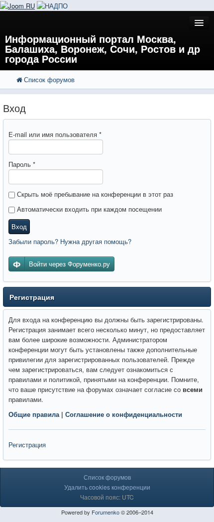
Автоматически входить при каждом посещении (88, 209)
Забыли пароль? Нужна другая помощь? (69, 241)
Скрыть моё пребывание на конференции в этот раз (94, 194)
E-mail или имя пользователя (55, 134)
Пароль (21, 164)
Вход (19, 226)
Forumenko (105, 512)
